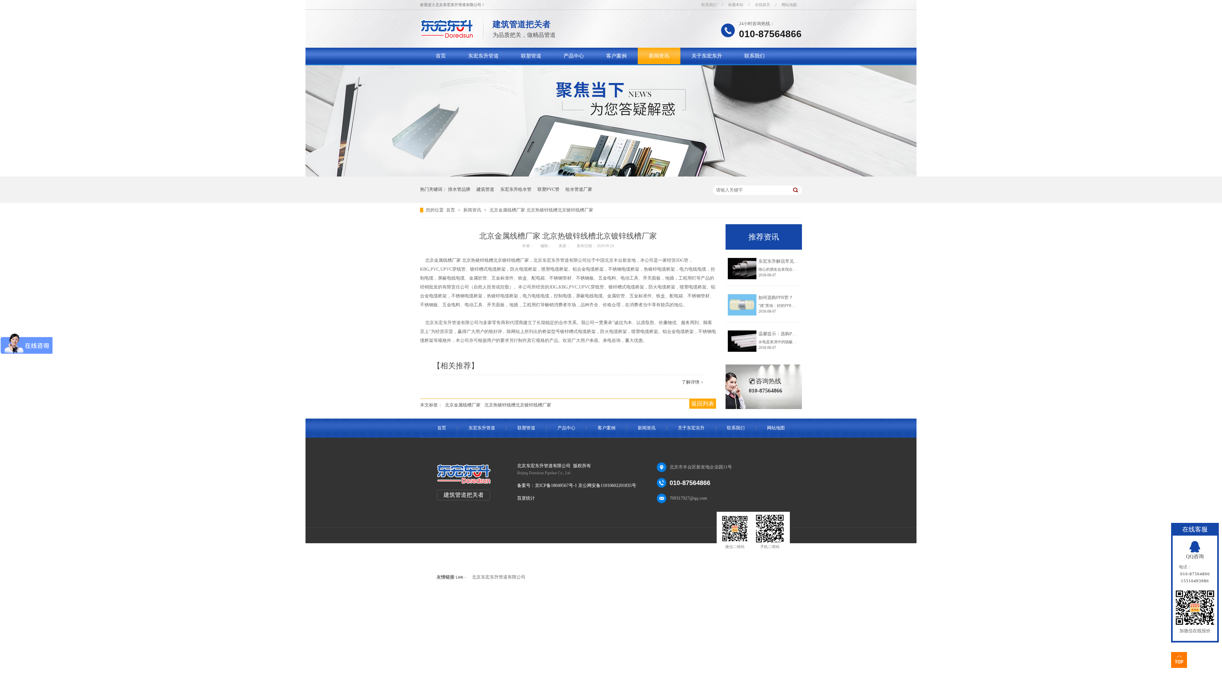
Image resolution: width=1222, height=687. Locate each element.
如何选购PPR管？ (775, 297)
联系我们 (709, 5)
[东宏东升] (447, 36)
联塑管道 (531, 56)
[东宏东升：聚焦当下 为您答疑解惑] (611, 175)
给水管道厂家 (578, 189)
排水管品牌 (459, 189)
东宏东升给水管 (515, 189)
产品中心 (574, 56)
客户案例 (616, 56)
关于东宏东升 (707, 56)
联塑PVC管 (548, 189)
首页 (441, 56)
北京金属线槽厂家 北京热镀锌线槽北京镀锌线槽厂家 (541, 210)
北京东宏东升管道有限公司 (498, 577)
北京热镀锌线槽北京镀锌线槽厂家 (517, 405)
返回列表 (702, 403)
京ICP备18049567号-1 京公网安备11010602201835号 (585, 485)
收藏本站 (735, 5)
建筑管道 (485, 189)
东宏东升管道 (483, 56)
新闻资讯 (659, 56)
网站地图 (789, 5)
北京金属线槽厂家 (463, 405)
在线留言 (762, 5)
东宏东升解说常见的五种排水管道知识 (796, 261)
